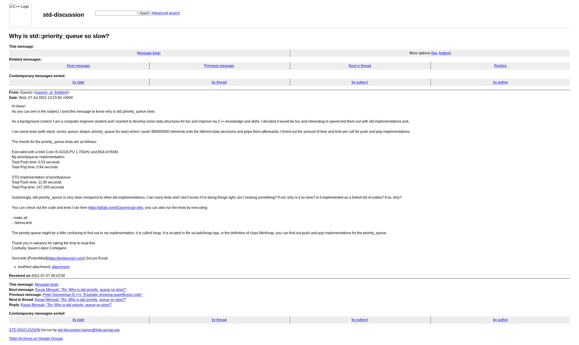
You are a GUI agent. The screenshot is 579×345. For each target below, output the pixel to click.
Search (144, 13)
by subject (360, 82)
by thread (219, 82)
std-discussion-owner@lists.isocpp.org (88, 330)
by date (78, 82)
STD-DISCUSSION (24, 330)
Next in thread (360, 66)
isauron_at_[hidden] (51, 92)
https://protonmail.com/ (66, 258)
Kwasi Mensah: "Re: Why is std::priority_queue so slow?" (81, 290)
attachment (60, 267)
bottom (444, 53)
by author (500, 82)
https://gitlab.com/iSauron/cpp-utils (115, 207)
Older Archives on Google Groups (36, 338)
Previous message (219, 66)
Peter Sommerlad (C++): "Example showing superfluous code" (92, 295)
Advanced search (166, 13)
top (434, 53)
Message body (149, 53)
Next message (78, 66)
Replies (500, 66)
